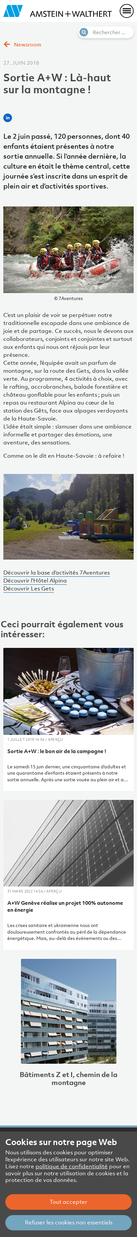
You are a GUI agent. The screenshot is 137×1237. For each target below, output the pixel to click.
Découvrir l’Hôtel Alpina (35, 580)
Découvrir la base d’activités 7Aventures (56, 572)
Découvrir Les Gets (28, 588)
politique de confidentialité (72, 1166)
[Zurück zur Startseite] (57, 11)
